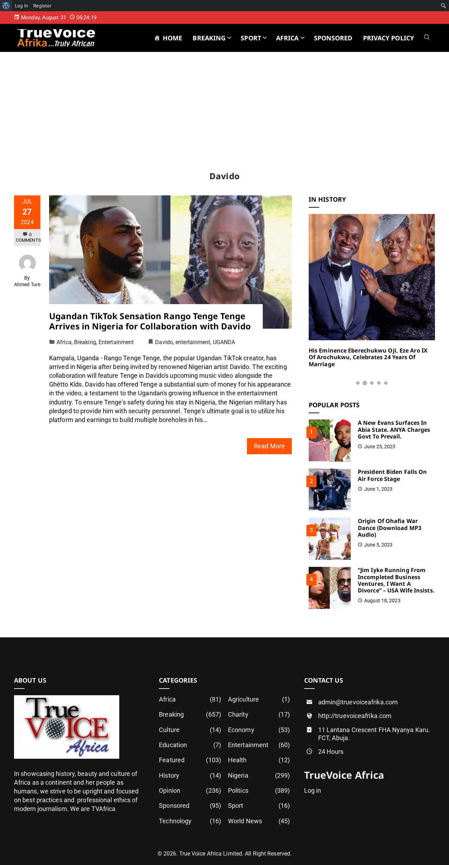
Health (259, 760)
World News (259, 821)
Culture (190, 729)
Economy (259, 729)
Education (190, 745)
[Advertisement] (224, 118)
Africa (64, 342)
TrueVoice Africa (344, 775)
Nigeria (259, 775)
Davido (164, 342)
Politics (259, 790)
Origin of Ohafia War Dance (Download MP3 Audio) (389, 527)
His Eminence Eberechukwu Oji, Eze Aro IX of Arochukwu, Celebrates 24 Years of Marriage (368, 357)
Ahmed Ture (27, 285)
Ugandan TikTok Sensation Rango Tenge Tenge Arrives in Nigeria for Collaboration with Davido (150, 321)
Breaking (85, 342)
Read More (269, 446)
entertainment (192, 342)
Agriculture (259, 699)
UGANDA (224, 342)
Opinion (190, 790)
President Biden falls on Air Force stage (392, 475)
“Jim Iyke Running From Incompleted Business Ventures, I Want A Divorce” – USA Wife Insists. (396, 580)
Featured (190, 760)
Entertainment (116, 342)
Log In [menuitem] (21, 5)
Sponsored (190, 805)
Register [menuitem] (42, 5)
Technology (190, 821)
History (190, 775)
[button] (358, 383)
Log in (312, 790)
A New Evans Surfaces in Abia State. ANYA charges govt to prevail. (394, 429)
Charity (259, 714)
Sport (259, 805)
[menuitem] (6, 5)
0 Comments (28, 237)
